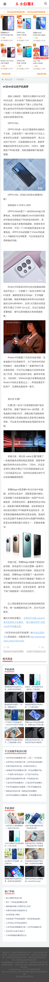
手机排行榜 (5, 74)
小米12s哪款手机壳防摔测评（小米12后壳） (14, 844)
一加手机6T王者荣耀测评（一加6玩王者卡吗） (14, 827)
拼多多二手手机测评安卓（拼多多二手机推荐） (34, 688)
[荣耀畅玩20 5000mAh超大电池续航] (8, 23)
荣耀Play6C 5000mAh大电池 (39, 34)
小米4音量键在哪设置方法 (16, 935)
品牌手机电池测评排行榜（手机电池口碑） (23, 779)
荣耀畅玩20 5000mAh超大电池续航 (7, 34)
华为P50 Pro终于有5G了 (15, 931)
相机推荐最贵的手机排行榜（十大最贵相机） (34, 706)
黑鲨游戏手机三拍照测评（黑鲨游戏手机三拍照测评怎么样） (34, 845)
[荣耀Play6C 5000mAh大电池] (40, 23)
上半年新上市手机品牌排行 (16, 923)
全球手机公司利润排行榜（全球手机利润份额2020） (26, 762)
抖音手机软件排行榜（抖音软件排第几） (22, 766)
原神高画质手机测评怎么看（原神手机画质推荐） (14, 688)
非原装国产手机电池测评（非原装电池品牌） (23, 919)
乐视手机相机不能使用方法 (16, 910)
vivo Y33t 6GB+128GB (38, 62)
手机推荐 (20, 79)
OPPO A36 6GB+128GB (21, 34)
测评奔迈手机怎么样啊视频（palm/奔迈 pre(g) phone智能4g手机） (34, 881)
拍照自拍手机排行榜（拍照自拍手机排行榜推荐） (34, 741)
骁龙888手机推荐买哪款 (13, 651)
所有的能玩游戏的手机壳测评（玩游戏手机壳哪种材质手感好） (34, 863)
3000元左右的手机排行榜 (16, 957)
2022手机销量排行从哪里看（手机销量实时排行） (25, 795)
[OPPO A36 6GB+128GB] (24, 23)
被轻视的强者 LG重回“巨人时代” (18, 906)
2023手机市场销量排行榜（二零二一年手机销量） (25, 758)
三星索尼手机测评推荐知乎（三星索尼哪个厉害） (14, 741)
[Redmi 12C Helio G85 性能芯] (8, 51)
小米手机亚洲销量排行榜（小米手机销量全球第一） (26, 927)
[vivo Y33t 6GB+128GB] (40, 51)
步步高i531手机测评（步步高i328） (14, 862)
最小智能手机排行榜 (14, 898)
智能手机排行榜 (21, 962)
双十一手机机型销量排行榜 (16, 902)
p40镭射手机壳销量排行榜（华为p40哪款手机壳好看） (27, 770)
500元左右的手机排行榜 (21, 952)
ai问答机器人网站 (13, 915)
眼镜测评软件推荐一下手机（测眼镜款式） (14, 706)
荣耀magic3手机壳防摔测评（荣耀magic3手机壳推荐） (34, 724)
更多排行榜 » (42, 74)
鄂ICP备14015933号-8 (24, 977)
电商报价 (12, 205)
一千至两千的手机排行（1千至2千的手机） (23, 774)
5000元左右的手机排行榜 (26, 960)
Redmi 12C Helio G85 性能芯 (7, 62)
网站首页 (8, 79)
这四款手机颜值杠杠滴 (36, 651)
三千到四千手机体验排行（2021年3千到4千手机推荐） (14, 724)
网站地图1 (30, 972)
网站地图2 (38, 972)
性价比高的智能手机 (31, 965)
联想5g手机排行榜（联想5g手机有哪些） (22, 791)
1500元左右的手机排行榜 (19, 955)
